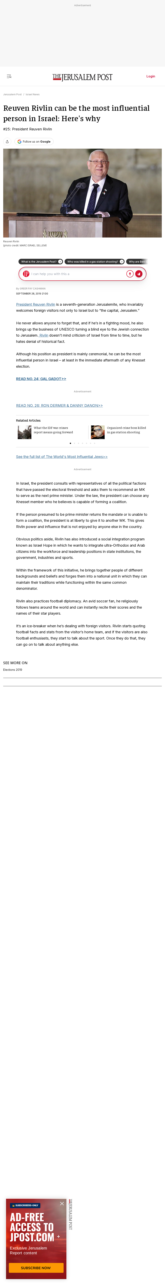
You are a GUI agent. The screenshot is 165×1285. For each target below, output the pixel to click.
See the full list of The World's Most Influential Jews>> (62, 457)
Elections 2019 (12, 669)
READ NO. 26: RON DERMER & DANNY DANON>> (59, 405)
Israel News (33, 94)
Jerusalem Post (12, 94)
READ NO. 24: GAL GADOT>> (41, 379)
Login (150, 76)
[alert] (36, 1239)
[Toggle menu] (9, 76)
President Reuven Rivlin (35, 304)
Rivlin (43, 335)
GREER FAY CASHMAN (32, 288)
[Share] (7, 142)
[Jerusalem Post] (82, 78)
